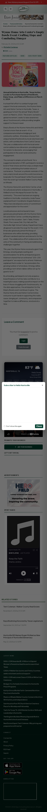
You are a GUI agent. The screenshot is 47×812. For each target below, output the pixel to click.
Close (39, 426)
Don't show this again (14, 426)
